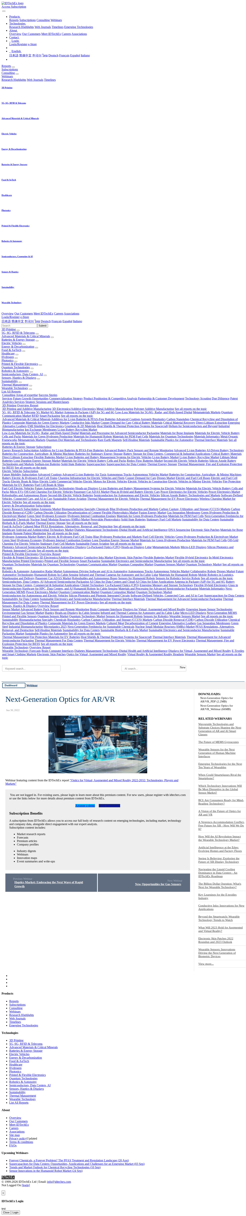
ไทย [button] (37, 321)
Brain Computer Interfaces (106, 609)
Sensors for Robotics (168, 578)
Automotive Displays (73, 547)
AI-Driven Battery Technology (225, 450)
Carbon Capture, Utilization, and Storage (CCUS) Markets (194, 509)
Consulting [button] (8, 73)
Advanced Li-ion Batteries (190, 450)
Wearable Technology (15, 388)
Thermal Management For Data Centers (59, 640)
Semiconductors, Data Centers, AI (22, 374)
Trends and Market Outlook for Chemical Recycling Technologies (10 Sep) (55, 1167)
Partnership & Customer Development (161, 398)
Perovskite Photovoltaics (105, 519)
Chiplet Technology (92, 585)
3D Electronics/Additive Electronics (74, 408)
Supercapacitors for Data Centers (126, 464)
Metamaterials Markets (206, 412)
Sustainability (10, 381)
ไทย (45, 55)
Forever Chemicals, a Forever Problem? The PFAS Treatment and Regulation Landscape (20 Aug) (69, 1160)
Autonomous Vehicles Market (150, 474)
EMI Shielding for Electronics (45, 426)
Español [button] (67, 321)
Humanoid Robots (45, 574)
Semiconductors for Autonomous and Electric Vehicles (127, 495)
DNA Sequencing (179, 529)
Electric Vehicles (12, 343)
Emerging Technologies (78, 27)
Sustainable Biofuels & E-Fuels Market (124, 630)
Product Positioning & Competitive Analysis (110, 398)
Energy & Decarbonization (18, 346)
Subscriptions (27, 20)
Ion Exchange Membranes (41, 429)
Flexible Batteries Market (49, 457)
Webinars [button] (7, 76)
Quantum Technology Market (204, 564)
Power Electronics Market (224, 491)
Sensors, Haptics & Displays (19, 377)
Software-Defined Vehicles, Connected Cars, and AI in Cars (166, 595)
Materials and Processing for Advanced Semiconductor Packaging (120, 433)
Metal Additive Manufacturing (114, 408)
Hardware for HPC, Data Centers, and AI (47, 588)
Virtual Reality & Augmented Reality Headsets (155, 654)
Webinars (56, 20)
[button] (15, 16)
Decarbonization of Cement (84, 512)
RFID (35, 415)
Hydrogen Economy (54, 516)
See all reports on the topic (191, 408)
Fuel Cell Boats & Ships (49, 485)
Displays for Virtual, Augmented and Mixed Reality (154, 609)
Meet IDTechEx (51, 34)
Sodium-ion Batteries (47, 464)
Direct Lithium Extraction (211, 422)
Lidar (148, 547)
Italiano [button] (77, 321)
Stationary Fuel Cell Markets (163, 519)
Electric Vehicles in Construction (147, 481)
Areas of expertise (27, 395)
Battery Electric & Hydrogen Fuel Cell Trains (29, 478)
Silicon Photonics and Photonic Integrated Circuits (99, 595)
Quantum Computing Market (135, 564)
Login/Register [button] (11, 317)
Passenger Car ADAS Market (92, 491)
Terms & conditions (21, 1142)
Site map (14, 1135)
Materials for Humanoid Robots (92, 436)
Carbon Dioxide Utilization (50, 512)
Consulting (43, 20)
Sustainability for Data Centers (200, 519)
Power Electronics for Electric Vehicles (184, 491)
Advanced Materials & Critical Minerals (26, 336)
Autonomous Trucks (119, 474)
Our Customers (31, 34)
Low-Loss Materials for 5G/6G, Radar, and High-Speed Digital (153, 412)
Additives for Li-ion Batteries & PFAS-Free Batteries (83, 419)
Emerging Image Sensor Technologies (209, 609)
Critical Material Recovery (179, 422)
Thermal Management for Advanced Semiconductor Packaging (184, 599)
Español (75, 55)
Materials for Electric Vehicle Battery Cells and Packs (93, 460)
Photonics (7, 360)
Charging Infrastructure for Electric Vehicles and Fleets (91, 478)
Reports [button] (6, 66)
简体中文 (25, 55)
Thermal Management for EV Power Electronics (169, 498)
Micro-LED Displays (193, 547)
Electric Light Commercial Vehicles (60, 481)
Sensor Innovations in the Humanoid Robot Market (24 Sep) (45, 1170)
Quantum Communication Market (96, 564)
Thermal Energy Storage (162, 464)
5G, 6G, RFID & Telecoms (18, 332)
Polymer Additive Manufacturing (154, 408)
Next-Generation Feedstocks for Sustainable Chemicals (100, 626)
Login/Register (18, 44)
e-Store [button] (24, 317)
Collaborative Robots (203, 571)
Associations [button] (71, 313)
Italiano (85, 55)
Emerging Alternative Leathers (177, 623)
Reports (14, 20)
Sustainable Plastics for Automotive (172, 440)
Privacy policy (18, 1138)
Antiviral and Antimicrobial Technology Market (45, 529)
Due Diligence (220, 398)
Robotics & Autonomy (15, 370)
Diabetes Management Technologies (96, 529)
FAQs (13, 1145)
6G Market (56, 412)
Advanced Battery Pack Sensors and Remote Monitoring (138, 450)
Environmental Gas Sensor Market (23, 612)
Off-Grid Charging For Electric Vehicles (48, 491)
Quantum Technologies (16, 367)
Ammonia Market (50, 509)
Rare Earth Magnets (110, 440)
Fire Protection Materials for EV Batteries (55, 637)
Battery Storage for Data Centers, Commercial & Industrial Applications (166, 453)
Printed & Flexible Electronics (20, 364)
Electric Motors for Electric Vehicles (105, 481)
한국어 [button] (29, 321)
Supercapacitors (96, 464)
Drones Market (166, 478)
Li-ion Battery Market (165, 457)
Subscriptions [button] (10, 69)
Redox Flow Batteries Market (145, 460)
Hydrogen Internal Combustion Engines (91, 516)
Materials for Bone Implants (177, 433)
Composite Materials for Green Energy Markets (41, 422)
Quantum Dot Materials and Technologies (71, 440)
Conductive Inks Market (85, 422)
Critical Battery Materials (147, 422)
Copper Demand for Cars (116, 422)
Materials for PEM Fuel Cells (130, 436)
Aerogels (146, 419)
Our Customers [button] (23, 313)
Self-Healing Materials (136, 440)
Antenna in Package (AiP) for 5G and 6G (89, 412)
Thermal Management (15, 384)
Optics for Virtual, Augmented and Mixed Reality (96, 654)
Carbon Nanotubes (177, 419)
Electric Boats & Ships (25, 481)
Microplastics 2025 (55, 626)
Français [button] (57, 321)
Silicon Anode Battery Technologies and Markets (190, 495)
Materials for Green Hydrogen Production (47, 436)
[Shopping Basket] (9, 59)
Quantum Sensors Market (169, 564)
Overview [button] (8, 313)
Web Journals (43, 27)
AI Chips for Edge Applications (154, 581)
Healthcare (8, 353)
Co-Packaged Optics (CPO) (104, 547)
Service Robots (191, 578)
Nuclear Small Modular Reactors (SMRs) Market (60, 519)
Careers (66, 34)
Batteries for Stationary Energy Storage (99, 453)
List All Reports (11, 391)
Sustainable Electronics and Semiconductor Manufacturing (136, 561)
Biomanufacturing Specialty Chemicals (85, 509)
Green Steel (34, 516)
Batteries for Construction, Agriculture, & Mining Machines (38, 453)
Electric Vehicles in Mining (184, 481)
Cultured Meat (31, 526)
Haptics (49, 612)
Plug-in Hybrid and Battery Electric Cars (135, 491)
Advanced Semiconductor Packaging (37, 547)
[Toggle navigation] (3, 11)
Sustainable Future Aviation (69, 498)
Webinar (32, 685)
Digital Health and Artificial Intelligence (143, 529)
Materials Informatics (207, 436)
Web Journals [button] (35, 79)
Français (64, 55)
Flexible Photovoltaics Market (120, 512)
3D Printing (9, 329)
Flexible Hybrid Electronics (191, 557)
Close (6, 1212)
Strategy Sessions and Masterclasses (47, 402)
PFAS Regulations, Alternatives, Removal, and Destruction (77, 526)
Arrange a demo (85, 805)
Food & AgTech (11, 350)
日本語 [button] (6, 321)
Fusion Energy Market (152, 512)
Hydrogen (8, 357)
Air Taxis (100, 474)
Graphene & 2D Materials (80, 426)
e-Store (32, 44)
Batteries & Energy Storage (18, 339)
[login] (26, 1185)
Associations (79, 34)
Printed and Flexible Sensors (61, 561)
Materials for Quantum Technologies (171, 436)
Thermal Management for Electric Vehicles (113, 498)
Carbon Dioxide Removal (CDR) (173, 619)
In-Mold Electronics (221, 557)
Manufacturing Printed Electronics (23, 561)
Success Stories (48, 395)
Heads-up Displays (86, 488)
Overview (15, 34)
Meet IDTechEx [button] (43, 313)
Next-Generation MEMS (222, 612)
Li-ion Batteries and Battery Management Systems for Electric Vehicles (108, 457)
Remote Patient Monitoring (29, 533)
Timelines (57, 27)
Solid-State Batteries (73, 464)
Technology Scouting (198, 398)
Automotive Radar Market (46, 571)
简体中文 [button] (18, 321)
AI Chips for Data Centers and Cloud (112, 581)
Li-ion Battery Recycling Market (77, 429)
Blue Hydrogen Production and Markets (134, 509)
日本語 (13, 55)
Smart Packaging (50, 415)
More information (109, 805)
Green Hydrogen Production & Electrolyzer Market (206, 536)
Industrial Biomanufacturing (26, 626)
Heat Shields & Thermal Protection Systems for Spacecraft (132, 426)
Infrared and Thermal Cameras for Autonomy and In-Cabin (115, 574)
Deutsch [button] (46, 321)
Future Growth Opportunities (30, 398)
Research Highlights (21, 27)
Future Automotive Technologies (55, 488)
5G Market (42, 412)
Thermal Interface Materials (211, 440)
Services (7, 398)
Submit (43, 325)
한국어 (37, 55)
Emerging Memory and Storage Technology (166, 585)
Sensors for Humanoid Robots (136, 578)
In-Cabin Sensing (67, 574)
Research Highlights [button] (14, 79)
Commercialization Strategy (66, 398)
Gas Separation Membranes (183, 512)
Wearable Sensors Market (184, 616)
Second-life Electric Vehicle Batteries (186, 460)
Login (15, 1212)
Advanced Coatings (128, 419)
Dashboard (11, 685)
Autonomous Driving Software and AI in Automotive (95, 571)
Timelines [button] (50, 79)
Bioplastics (159, 419)
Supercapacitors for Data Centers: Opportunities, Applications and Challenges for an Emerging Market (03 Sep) (77, 1163)
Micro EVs (16, 491)
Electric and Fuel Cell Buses (193, 478)
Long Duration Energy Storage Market (37, 460)
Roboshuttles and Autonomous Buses (24, 495)
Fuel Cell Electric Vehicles (18, 488)
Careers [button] (58, 313)
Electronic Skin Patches (205, 529)
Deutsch (53, 55)
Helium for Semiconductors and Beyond (193, 426)
